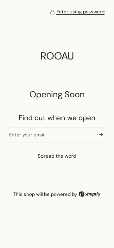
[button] (77, 12)
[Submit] (101, 134)
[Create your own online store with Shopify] (90, 194)
